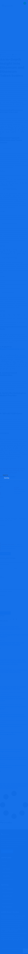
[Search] (23, 476)
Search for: (5, 475)
